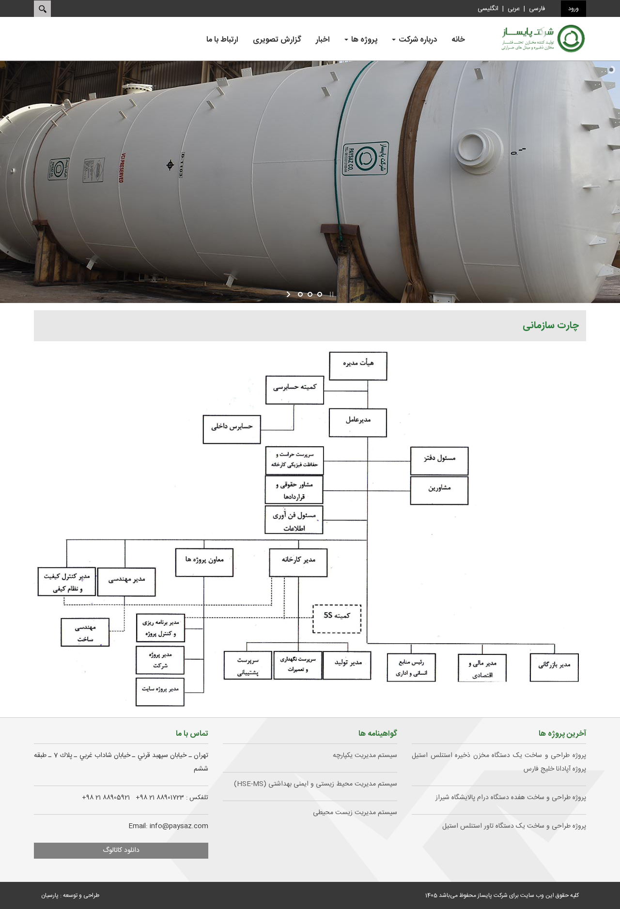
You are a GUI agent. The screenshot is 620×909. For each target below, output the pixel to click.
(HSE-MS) (313, 784)
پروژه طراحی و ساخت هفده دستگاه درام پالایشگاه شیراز (510, 797)
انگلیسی (488, 8)
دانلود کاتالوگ (121, 850)
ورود (573, 9)
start (289, 294)
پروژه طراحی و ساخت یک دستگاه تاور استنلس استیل (514, 826)
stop (331, 294)
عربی (514, 8)
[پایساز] (542, 38)
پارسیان (50, 895)
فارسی (537, 8)
